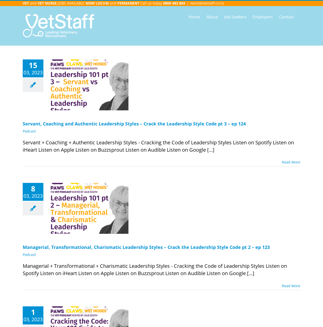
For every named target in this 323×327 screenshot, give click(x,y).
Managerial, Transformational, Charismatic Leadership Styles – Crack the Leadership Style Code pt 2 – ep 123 (146, 247)
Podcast (29, 131)
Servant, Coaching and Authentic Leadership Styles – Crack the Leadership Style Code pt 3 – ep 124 (134, 124)
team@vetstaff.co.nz (207, 3)
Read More (291, 162)
